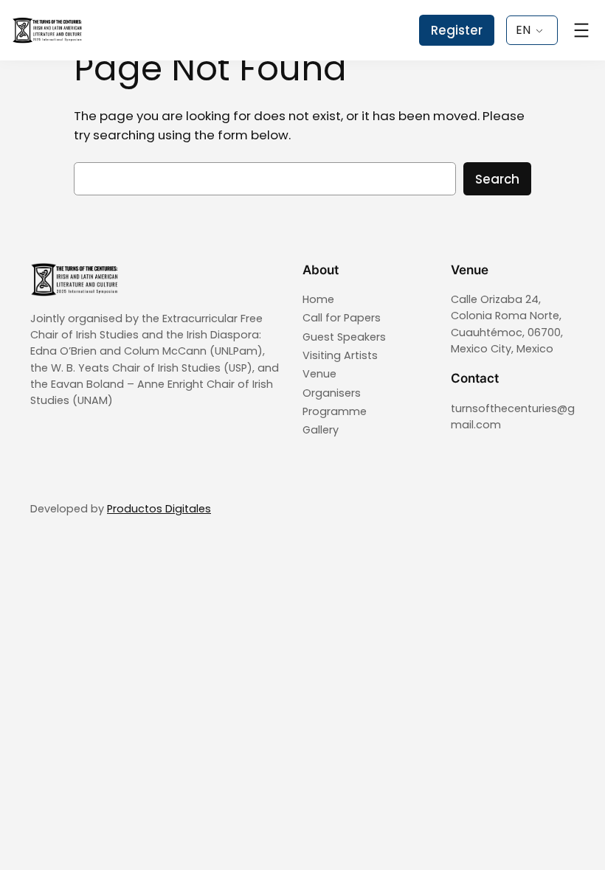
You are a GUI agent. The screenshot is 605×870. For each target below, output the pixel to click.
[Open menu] (581, 30)
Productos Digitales (159, 508)
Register (457, 30)
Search (497, 179)
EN (523, 29)
